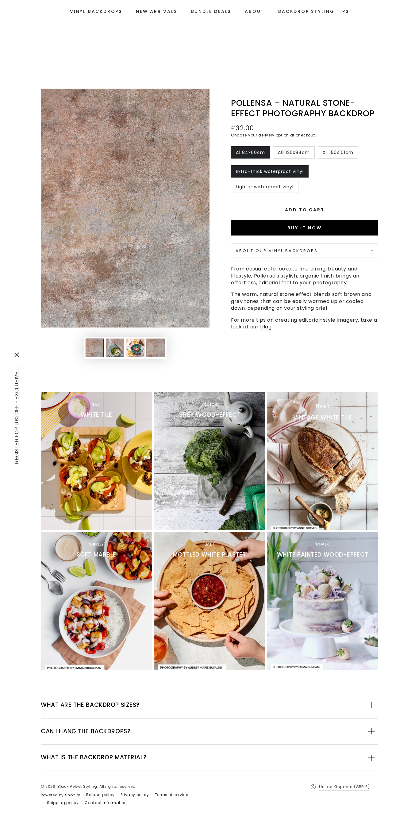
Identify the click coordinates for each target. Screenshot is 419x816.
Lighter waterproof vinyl (265, 188)
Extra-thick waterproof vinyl (270, 173)
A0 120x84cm (294, 154)
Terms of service (171, 794)
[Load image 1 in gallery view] (95, 348)
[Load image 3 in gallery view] (135, 348)
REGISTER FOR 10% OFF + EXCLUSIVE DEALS (16, 413)
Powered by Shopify (60, 795)
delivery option (273, 135)
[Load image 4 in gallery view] (155, 348)
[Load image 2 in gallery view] (115, 348)
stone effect (296, 294)
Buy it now (304, 228)
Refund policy (100, 794)
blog (265, 326)
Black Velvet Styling (77, 786)
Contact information (106, 802)
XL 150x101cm (337, 154)
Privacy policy (135, 794)
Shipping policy (63, 802)
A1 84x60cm (250, 154)
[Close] (16, 354)
